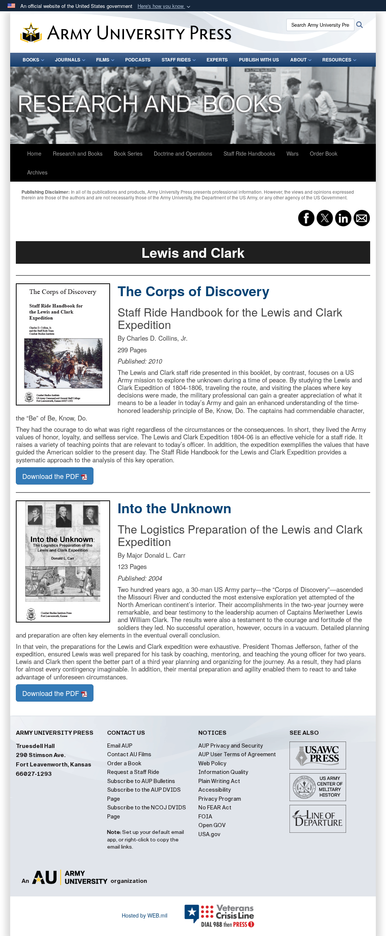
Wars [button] (292, 153)
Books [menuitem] (31, 59)
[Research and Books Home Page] (193, 105)
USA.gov (209, 834)
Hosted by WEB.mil (144, 915)
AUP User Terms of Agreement (237, 754)
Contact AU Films (129, 754)
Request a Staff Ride (133, 772)
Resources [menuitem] (336, 59)
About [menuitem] (298, 59)
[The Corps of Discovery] (63, 344)
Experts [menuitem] (217, 59)
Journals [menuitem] (67, 59)
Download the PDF (51, 476)
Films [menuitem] (102, 59)
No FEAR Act (214, 807)
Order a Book (124, 763)
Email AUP (119, 745)
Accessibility (214, 789)
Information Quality (223, 772)
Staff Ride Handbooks (249, 153)
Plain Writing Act (219, 781)
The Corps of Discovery (194, 290)
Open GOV (212, 825)
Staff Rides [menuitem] (176, 59)
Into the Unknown (174, 507)
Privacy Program (219, 798)
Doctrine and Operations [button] (183, 153)
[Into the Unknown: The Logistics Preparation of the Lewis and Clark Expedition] (63, 561)
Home (34, 153)
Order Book (323, 153)
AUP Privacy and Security (230, 745)
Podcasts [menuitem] (137, 59)
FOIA (205, 816)
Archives (37, 172)
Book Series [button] (128, 153)
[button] (165, 6)
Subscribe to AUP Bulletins (141, 781)
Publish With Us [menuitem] (259, 59)
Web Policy (212, 763)
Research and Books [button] (78, 153)
